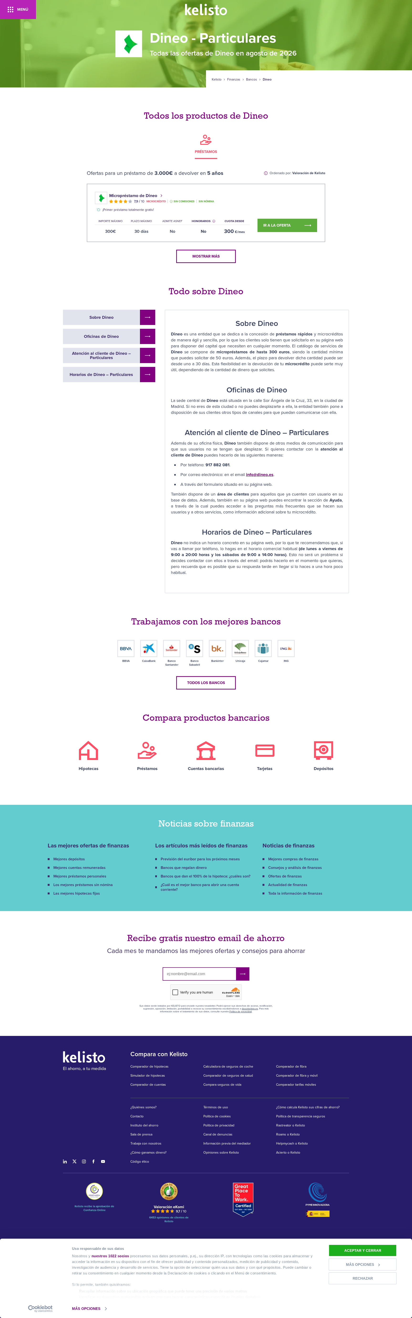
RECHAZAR (363, 1278)
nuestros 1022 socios (110, 1256)
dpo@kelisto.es (250, 1008)
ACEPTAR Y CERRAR (362, 1250)
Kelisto (216, 79)
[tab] (206, 146)
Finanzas (233, 79)
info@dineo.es (259, 474)
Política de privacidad (240, 1011)
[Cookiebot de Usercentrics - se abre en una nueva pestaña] (40, 1308)
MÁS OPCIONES (86, 1309)
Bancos (251, 79)
